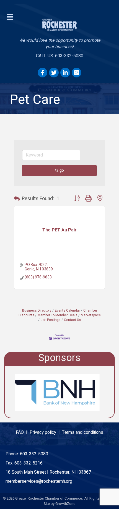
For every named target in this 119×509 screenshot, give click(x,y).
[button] (17, 199)
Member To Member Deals (57, 315)
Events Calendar (67, 310)
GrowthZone (65, 503)
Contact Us (72, 320)
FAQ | (23, 432)
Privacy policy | (46, 432)
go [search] (62, 170)
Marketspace (91, 315)
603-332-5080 (34, 454)
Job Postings (51, 320)
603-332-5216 (28, 463)
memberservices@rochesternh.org (39, 481)
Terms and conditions (82, 432)
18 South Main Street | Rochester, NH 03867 (48, 472)
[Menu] (10, 17)
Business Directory (36, 310)
